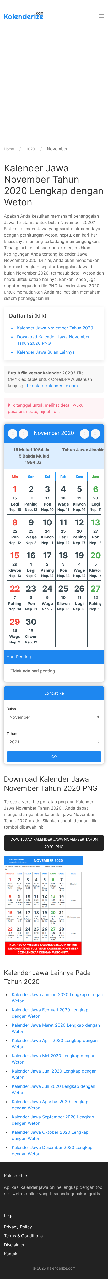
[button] (101, 15)
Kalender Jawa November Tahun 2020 (55, 327)
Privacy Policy (18, 1226)
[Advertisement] (54, 86)
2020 (30, 149)
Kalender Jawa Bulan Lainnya (46, 352)
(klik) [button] (27, 315)
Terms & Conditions (23, 1235)
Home (9, 149)
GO (54, 756)
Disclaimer (14, 1244)
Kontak (11, 1253)
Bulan (11, 708)
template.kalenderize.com (52, 385)
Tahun (12, 733)
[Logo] (23, 15)
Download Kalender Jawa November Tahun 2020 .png (54, 843)
